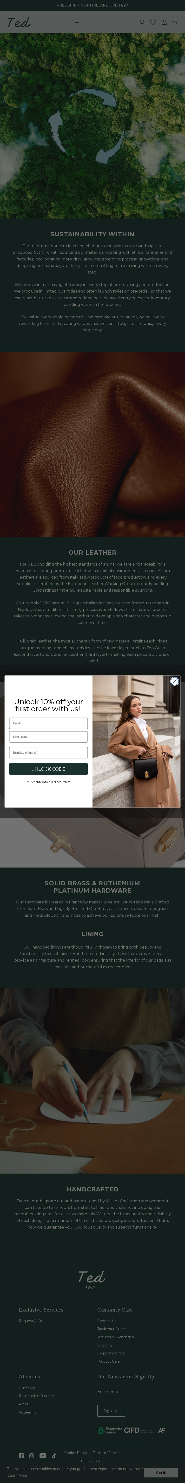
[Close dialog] (175, 681)
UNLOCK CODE (48, 769)
